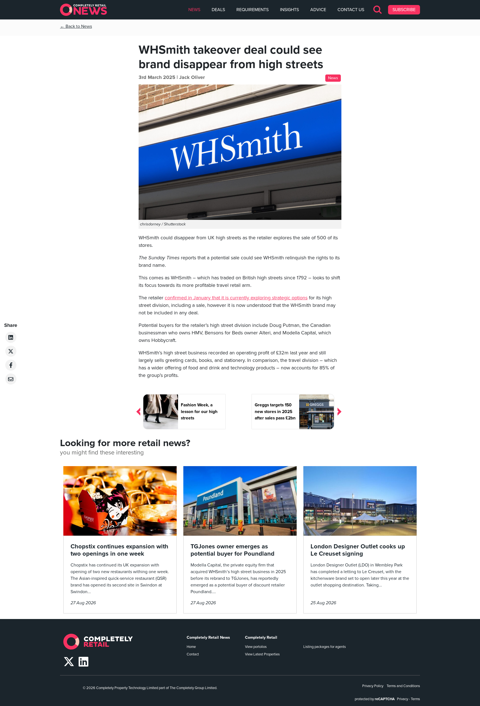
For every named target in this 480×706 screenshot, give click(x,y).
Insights (289, 10)
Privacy (402, 699)
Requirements (252, 10)
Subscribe (404, 10)
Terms (415, 699)
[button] (377, 10)
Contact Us (351, 10)
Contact (193, 654)
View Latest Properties (262, 654)
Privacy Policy (372, 686)
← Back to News (76, 26)
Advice (318, 10)
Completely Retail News (208, 637)
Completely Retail (261, 637)
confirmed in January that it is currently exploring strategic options (236, 298)
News (194, 10)
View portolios (256, 647)
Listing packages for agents (324, 647)
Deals (218, 10)
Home (191, 647)
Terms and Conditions (403, 686)
